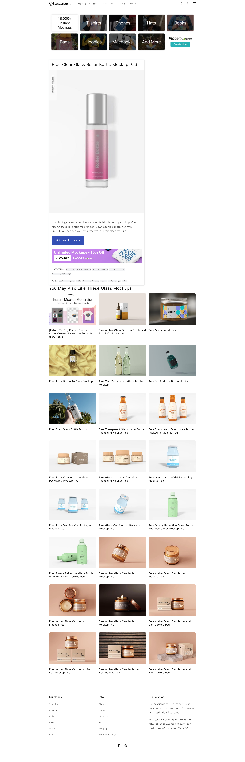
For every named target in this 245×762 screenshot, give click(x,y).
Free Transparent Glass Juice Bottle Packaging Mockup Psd (121, 431)
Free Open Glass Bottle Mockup (69, 429)
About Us (103, 704)
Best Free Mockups (84, 269)
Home (52, 722)
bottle (78, 281)
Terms (102, 722)
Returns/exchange (107, 734)
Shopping (53, 704)
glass (97, 281)
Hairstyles (53, 710)
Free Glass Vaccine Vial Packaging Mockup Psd (170, 479)
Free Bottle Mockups (100, 269)
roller (125, 281)
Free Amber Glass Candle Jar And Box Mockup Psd (170, 623)
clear (84, 281)
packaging (112, 281)
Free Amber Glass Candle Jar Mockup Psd (117, 575)
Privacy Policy (105, 716)
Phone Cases (55, 734)
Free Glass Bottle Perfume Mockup (71, 381)
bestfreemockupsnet (66, 281)
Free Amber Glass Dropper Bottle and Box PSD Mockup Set (122, 332)
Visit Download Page (68, 240)
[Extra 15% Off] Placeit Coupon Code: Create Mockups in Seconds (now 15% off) (70, 333)
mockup (104, 281)
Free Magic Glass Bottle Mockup (169, 381)
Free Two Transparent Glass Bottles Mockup (121, 383)
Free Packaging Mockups (61, 274)
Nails (51, 716)
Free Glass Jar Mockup (163, 330)
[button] (181, 4)
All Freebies (70, 269)
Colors (52, 728)
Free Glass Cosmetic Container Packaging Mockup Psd (68, 479)
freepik (90, 281)
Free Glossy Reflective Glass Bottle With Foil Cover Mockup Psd (171, 527)
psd (119, 281)
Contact (102, 710)
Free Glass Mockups (117, 269)
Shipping (103, 728)
